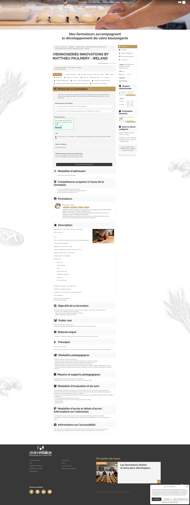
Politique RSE (33, 471)
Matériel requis (96, 77)
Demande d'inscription (127, 56)
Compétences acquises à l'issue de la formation (92, 74)
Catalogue (71, 47)
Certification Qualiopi (36, 468)
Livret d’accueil (66, 466)
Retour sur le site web (61, 47)
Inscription (58, 74)
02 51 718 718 (127, 492)
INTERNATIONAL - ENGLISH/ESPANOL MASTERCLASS (90, 47)
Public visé (85, 77)
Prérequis (106, 77)
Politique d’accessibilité (69, 468)
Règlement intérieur (35, 466)
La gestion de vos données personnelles (170, 502)
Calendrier (124, 50)
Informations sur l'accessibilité (99, 83)
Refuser (167, 499)
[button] (187, 486)
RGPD (63, 463)
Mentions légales (34, 460)
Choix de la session (59, 117)
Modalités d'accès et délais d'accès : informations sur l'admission (72, 83)
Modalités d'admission (70, 74)
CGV (30, 463)
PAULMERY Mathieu (60, 147)
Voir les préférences (180, 499)
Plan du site (65, 460)
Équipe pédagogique (127, 53)
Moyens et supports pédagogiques (81, 80)
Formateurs (111, 74)
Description (59, 77)
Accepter (156, 499)
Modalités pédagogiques (62, 80)
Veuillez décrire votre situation (64, 103)
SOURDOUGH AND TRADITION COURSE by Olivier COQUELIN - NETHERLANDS (127, 139)
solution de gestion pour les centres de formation (127, 155)
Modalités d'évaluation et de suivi (102, 80)
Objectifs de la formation (72, 77)
